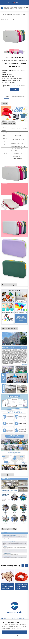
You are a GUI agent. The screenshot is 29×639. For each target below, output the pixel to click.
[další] (24, 51)
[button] (23, 565)
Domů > (3, 14)
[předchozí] (3, 51)
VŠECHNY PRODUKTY (8, 19)
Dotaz (14, 89)
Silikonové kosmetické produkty (15, 14)
